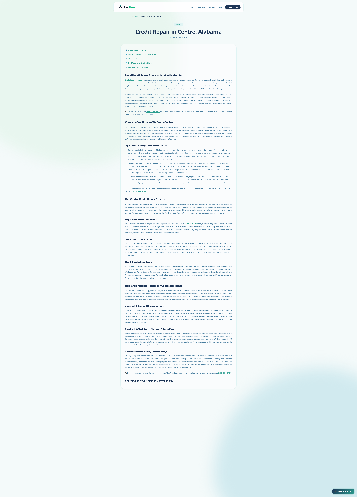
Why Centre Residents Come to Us (142, 55)
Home (192, 7)
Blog (220, 7)
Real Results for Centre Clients (140, 63)
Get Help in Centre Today (138, 67)
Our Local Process (135, 59)
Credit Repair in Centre (137, 50)
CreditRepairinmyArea (133, 80)
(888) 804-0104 (232, 7)
